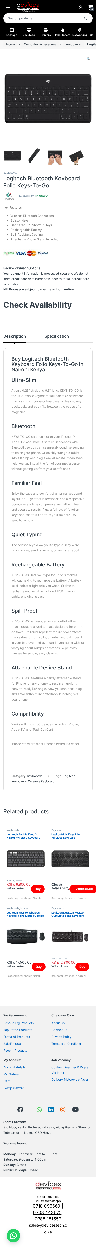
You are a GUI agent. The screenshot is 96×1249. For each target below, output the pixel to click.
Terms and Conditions (66, 1043)
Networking (79, 35)
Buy (38, 889)
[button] (88, 59)
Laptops (11, 35)
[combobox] (41, 18)
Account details (14, 1067)
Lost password (13, 1088)
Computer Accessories (40, 44)
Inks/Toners (62, 35)
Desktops (29, 35)
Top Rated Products (17, 1030)
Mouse (24, 908)
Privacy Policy (61, 1037)
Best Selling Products (18, 1023)
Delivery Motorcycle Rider (69, 1079)
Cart (6, 1081)
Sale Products (13, 1043)
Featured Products (16, 1037)
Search (86, 18)
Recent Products (15, 1050)
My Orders (11, 1074)
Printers (46, 35)
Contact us (59, 1030)
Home (10, 44)
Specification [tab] (57, 336)
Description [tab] (14, 336)
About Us (58, 1023)
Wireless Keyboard (41, 781)
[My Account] (80, 7)
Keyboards (73, 44)
